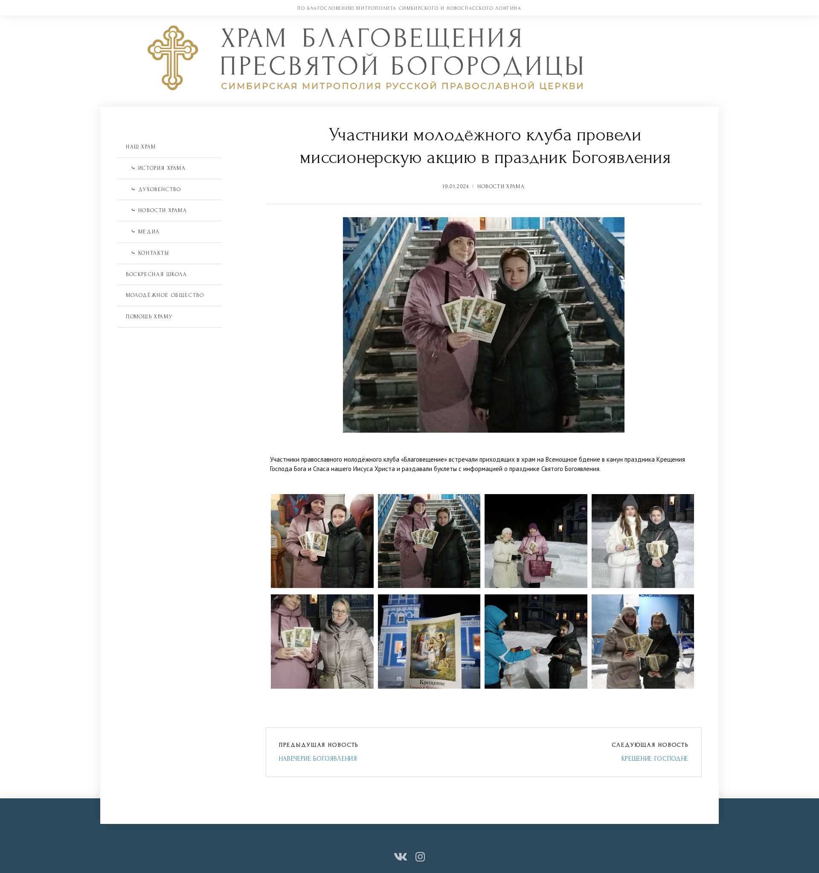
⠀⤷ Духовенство (153, 189)
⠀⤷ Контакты (147, 253)
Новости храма (501, 186)
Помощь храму (149, 317)
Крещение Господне (655, 758)
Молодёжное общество (165, 295)
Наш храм (141, 147)
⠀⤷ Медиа (143, 232)
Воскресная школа (156, 274)
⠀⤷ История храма (156, 168)
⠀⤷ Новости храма (156, 210)
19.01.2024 (455, 186)
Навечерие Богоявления (318, 758)
